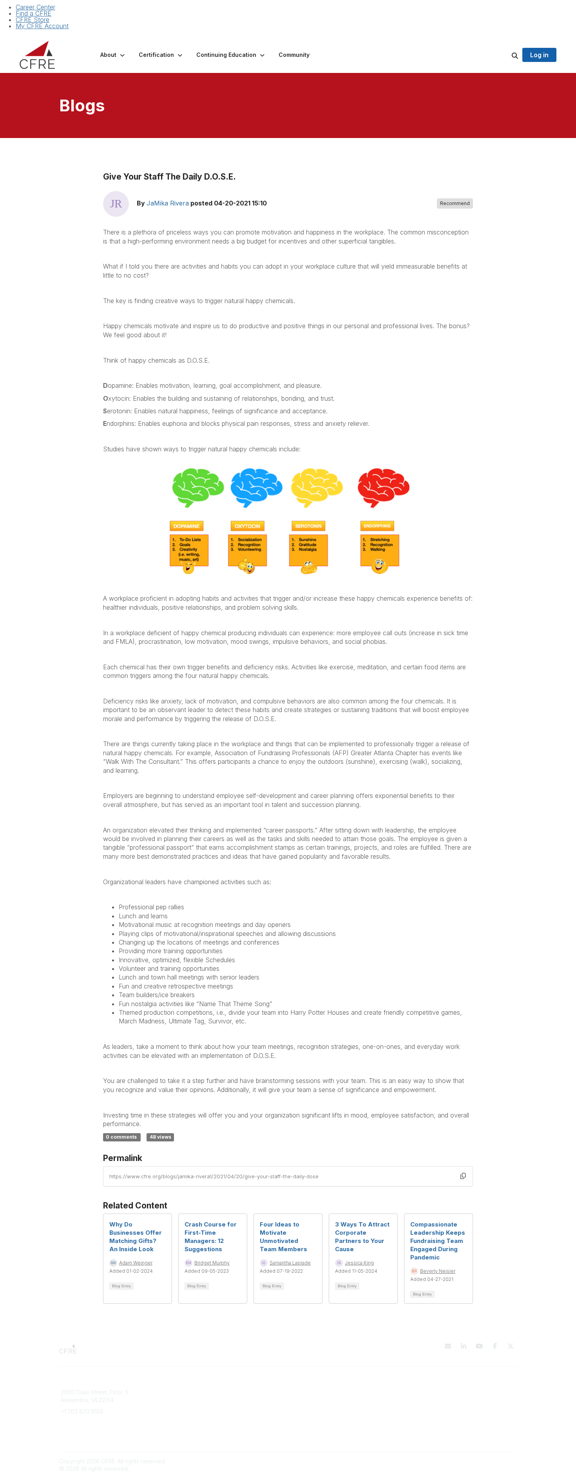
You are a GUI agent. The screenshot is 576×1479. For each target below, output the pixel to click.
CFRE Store (32, 20)
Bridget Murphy (212, 1263)
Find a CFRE (33, 13)
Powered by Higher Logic (483, 1461)
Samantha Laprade (290, 1263)
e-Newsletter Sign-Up (89, 1434)
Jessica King (359, 1263)
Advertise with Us (431, 1407)
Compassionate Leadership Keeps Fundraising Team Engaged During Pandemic (437, 1241)
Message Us (77, 1423)
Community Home (315, 1407)
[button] (113, 55)
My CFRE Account (42, 26)
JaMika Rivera (168, 203)
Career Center (35, 7)
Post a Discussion (315, 1400)
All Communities (313, 1392)
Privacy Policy (427, 1392)
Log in (539, 55)
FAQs (183, 1400)
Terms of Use (426, 1400)
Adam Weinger (135, 1263)
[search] (505, 54)
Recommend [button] (455, 203)
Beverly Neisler (437, 1271)
